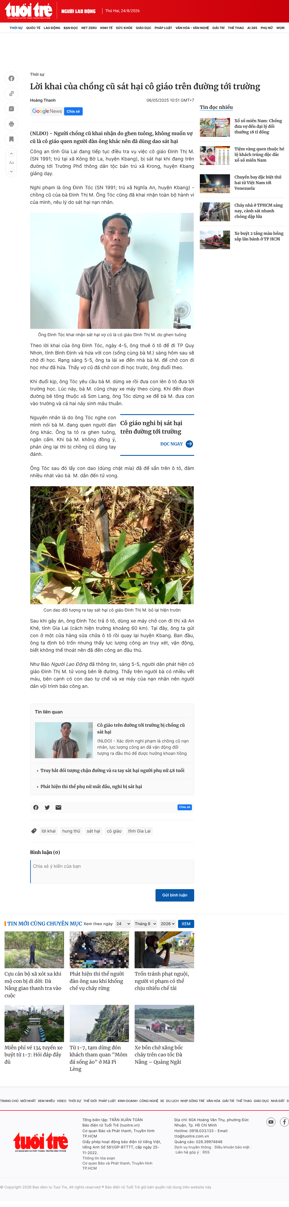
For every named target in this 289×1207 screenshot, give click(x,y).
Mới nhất (28, 1101)
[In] (11, 124)
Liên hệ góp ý (187, 1152)
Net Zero (89, 28)
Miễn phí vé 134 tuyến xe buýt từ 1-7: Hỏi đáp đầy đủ (34, 1055)
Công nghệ (148, 1101)
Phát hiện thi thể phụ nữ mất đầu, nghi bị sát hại (91, 786)
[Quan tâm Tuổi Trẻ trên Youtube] (270, 1121)
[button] (11, 153)
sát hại (93, 831)
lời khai (49, 831)
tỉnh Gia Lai (139, 831)
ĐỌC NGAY (171, 444)
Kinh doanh (127, 1101)
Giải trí (218, 28)
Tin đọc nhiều (216, 107)
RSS (206, 1152)
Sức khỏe (124, 28)
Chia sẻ (73, 111)
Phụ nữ (267, 28)
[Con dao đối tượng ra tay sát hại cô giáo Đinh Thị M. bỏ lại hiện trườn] (112, 545)
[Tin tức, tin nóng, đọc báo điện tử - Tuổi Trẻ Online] (33, 10)
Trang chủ (9, 1101)
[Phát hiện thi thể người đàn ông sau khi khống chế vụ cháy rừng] (99, 950)
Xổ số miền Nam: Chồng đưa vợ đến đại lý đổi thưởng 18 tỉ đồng (258, 126)
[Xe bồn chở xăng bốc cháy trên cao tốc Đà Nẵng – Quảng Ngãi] (164, 1023)
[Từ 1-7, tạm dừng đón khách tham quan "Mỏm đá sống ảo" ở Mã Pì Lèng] (99, 1023)
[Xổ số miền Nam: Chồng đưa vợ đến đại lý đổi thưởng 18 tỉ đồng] (215, 127)
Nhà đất (278, 1101)
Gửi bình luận (174, 895)
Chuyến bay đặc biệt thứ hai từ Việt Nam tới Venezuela (258, 183)
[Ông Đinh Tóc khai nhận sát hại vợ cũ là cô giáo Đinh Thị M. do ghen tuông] (112, 271)
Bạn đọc (71, 28)
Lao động (52, 28)
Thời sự (16, 28)
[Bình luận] (11, 109)
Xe (162, 1101)
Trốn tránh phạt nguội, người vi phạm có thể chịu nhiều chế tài (162, 981)
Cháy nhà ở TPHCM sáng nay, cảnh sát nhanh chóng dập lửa (259, 211)
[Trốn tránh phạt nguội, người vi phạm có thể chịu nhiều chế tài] (164, 950)
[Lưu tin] (11, 140)
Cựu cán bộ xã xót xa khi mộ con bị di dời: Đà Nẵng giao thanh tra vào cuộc (33, 985)
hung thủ (71, 831)
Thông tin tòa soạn (98, 1158)
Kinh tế (106, 28)
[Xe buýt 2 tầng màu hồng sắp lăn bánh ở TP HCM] (215, 240)
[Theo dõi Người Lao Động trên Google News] (47, 111)
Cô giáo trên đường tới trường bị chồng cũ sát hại (141, 729)
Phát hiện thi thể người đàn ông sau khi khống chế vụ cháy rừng (97, 981)
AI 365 (252, 28)
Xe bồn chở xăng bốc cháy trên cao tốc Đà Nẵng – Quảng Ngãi (159, 1055)
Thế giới (90, 1101)
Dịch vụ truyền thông (192, 1147)
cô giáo (114, 831)
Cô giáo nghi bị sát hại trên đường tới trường (151, 427)
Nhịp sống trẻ (193, 1101)
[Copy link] (11, 94)
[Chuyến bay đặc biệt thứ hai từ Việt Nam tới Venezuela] (215, 183)
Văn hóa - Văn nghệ (192, 28)
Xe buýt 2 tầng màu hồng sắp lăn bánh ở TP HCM (259, 236)
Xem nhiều (46, 1101)
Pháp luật (163, 28)
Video (61, 1101)
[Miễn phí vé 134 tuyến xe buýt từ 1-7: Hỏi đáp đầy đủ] (34, 1023)
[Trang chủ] (6, 28)
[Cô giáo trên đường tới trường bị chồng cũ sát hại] (64, 740)
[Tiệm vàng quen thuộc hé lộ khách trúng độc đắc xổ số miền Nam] (215, 155)
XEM (186, 924)
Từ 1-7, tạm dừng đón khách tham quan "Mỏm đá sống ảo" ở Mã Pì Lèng (99, 1058)
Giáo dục (143, 28)
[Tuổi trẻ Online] (41, 1142)
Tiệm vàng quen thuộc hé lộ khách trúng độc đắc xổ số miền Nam (259, 154)
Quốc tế (33, 28)
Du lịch (172, 1101)
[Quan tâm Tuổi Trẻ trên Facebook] (284, 1121)
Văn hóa (213, 1101)
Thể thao (236, 28)
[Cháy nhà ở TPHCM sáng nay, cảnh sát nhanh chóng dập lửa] (215, 211)
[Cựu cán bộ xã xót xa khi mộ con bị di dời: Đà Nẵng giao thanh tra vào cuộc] (34, 950)
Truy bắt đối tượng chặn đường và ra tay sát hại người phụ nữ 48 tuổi (113, 770)
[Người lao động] (78, 10)
